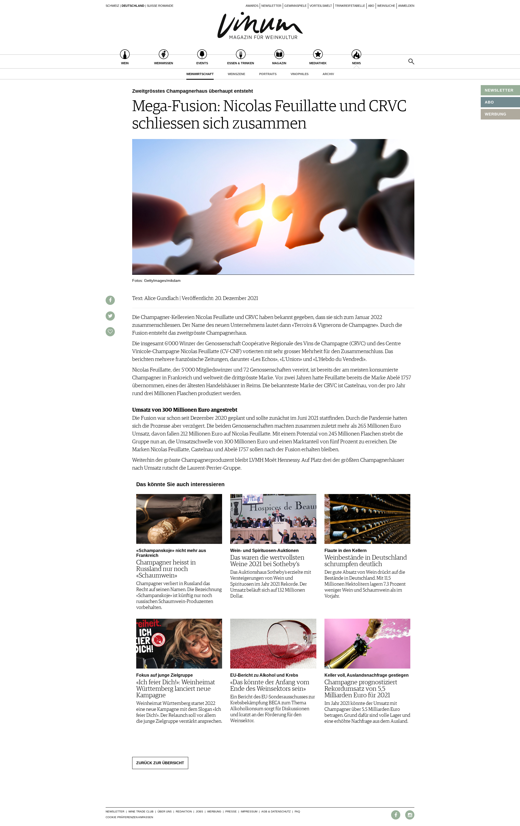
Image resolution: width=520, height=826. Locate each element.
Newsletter (271, 5)
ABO (489, 102)
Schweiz (112, 5)
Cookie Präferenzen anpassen (129, 817)
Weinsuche (386, 5)
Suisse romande (160, 5)
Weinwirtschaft (200, 74)
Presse (231, 811)
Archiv (328, 74)
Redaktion (184, 811)
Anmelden (406, 5)
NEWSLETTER (499, 90)
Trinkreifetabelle (350, 5)
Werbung (214, 811)
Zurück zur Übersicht (160, 763)
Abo (371, 5)
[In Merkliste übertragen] (110, 331)
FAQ (297, 811)
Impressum (249, 811)
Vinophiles (299, 74)
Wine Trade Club (141, 811)
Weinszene (236, 74)
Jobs (199, 811)
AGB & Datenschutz (276, 811)
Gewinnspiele (295, 5)
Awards (252, 5)
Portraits (268, 74)
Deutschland (133, 5)
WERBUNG (495, 114)
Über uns (165, 811)
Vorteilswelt (321, 5)
